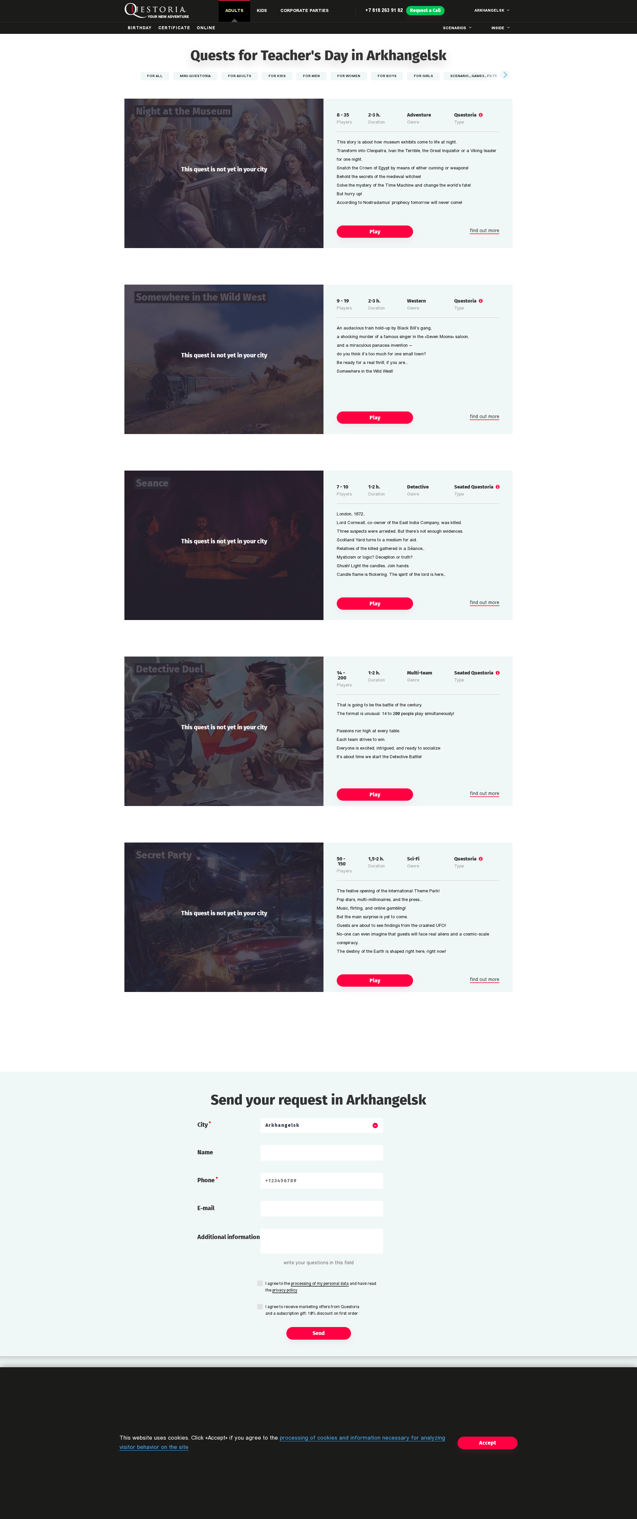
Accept (487, 1443)
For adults (239, 76)
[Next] (504, 75)
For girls (423, 76)
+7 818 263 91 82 (384, 10)
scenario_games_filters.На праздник (489, 76)
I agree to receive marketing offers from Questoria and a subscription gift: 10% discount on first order (312, 1310)
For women (348, 76)
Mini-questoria (195, 76)
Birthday (140, 28)
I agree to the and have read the (320, 1287)
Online (206, 28)
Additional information (228, 1237)
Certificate (174, 28)
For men (311, 76)
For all (155, 76)
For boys (387, 76)
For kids (277, 76)
